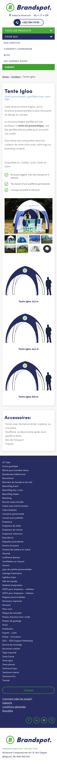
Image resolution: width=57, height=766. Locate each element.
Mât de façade (9, 581)
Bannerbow (8, 478)
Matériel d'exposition (12, 585)
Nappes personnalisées (13, 596)
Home (5, 76)
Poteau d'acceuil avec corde (16, 616)
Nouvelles (7, 710)
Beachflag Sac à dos (12, 489)
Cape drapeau (9, 509)
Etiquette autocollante (12, 541)
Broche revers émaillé (12, 501)
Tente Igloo (7, 660)
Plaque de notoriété (11, 612)
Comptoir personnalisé (13, 513)
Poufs (5, 624)
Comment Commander (18, 48)
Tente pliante (8, 664)
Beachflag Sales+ (10, 493)
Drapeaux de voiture (12, 529)
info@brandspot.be (12, 748)
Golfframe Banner (11, 557)
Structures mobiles (11, 648)
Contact (10, 67)
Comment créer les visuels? (17, 698)
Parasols (6, 604)
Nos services (12, 42)
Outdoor (16, 76)
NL (35, 15)
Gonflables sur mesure (13, 561)
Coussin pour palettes (12, 517)
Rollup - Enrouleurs (11, 636)
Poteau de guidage (11, 620)
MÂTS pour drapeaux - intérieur (18, 593)
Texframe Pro (9, 676)
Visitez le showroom (21, 15)
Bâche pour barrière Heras (15, 470)
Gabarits (7, 702)
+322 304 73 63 (30, 22)
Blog (7, 54)
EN (46, 15)
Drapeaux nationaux (12, 533)
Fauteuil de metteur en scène (16, 549)
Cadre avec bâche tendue (15, 505)
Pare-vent (7, 608)
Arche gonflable (10, 466)
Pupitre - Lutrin (9, 632)
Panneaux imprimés (12, 600)
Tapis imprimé (9, 652)
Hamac (6, 565)
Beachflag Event (10, 485)
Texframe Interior (10, 672)
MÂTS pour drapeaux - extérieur (18, 589)
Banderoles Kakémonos (13, 474)
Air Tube (6, 462)
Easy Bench (8, 537)
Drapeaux (7, 521)
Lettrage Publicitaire (12, 573)
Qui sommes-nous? (16, 60)
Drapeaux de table (11, 525)
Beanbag (7, 497)
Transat (6, 680)
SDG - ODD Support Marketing (17, 640)
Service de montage (12, 644)
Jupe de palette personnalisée (16, 569)
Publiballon (7, 628)
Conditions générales (14, 706)
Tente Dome (8, 656)
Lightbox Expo (9, 577)
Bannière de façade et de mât (17, 482)
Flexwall (6, 553)
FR (41, 15)
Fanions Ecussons (10, 545)
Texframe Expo (9, 668)
